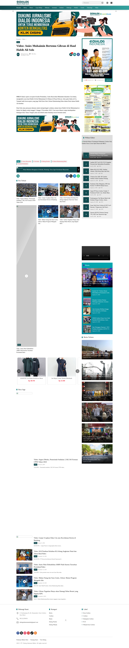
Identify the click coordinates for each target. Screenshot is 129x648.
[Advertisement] (48, 145)
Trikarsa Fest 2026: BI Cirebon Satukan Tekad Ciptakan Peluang (99, 177)
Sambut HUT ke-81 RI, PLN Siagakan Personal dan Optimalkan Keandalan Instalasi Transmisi (100, 163)
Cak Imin (36, 161)
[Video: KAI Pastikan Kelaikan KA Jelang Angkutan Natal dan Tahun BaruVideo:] (70, 189)
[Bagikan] (78, 54)
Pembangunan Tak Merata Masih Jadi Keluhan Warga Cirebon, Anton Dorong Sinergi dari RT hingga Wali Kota (100, 199)
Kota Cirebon (86, 613)
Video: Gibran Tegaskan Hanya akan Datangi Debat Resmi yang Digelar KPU (69, 221)
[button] (102, 2)
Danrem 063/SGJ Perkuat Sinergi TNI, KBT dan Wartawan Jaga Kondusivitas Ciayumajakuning (99, 213)
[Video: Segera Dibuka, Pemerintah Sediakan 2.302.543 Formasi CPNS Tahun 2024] (26, 190)
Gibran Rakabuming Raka (59, 161)
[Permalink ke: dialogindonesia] (18, 54)
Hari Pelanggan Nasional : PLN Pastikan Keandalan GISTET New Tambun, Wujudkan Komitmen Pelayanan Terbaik (101, 328)
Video (18, 42)
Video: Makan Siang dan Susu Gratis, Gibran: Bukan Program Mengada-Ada (48, 221)
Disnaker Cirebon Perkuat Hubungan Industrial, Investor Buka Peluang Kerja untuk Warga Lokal (101, 301)
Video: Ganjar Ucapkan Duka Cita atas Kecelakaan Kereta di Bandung (47, 198)
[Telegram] (74, 176)
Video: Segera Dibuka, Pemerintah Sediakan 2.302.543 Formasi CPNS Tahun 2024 (25, 200)
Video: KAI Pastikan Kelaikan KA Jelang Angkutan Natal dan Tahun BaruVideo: (69, 199)
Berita (50, 613)
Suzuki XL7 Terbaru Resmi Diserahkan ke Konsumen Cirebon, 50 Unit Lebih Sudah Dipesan (101, 292)
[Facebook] (67, 176)
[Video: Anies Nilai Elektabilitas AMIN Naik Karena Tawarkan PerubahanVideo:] (26, 276)
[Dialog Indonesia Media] (22, 2)
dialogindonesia (24, 53)
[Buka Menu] (111, 3)
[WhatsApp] (78, 176)
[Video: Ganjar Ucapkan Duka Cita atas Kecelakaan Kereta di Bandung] (48, 189)
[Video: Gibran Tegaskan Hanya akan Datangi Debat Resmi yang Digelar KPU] (70, 211)
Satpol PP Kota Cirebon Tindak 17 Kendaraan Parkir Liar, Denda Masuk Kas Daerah (100, 192)
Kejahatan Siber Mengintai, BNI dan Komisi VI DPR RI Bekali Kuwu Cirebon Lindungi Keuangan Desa (100, 185)
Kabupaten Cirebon (88, 619)
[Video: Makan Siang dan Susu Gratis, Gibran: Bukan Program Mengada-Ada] (48, 211)
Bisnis (50, 619)
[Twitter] (71, 176)
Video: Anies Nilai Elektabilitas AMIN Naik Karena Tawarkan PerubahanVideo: (24, 350)
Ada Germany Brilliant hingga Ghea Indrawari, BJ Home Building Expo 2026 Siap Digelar (101, 310)
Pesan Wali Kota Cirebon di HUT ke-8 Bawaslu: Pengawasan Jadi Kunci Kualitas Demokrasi (100, 206)
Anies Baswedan (27, 161)
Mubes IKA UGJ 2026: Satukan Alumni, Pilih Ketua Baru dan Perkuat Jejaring (100, 170)
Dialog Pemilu (46, 161)
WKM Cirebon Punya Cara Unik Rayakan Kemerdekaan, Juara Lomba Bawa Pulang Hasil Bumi (101, 319)
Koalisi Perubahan (23, 163)
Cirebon (51, 616)
